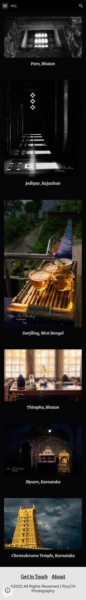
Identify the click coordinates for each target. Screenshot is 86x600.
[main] (43, 64)
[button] (5, 6)
